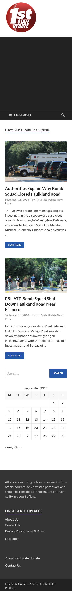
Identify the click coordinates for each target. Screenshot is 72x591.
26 (27, 436)
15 (53, 419)
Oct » (18, 447)
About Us (11, 519)
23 (62, 427)
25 (18, 436)
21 (45, 427)
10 (9, 419)
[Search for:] (36, 373)
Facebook (11, 538)
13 (36, 419)
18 (18, 427)
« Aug (9, 447)
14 (45, 419)
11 (18, 419)
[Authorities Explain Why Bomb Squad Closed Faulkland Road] (36, 163)
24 (9, 436)
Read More (13, 244)
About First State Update (22, 558)
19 (27, 427)
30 (62, 436)
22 (53, 427)
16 (62, 419)
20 (36, 427)
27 (36, 436)
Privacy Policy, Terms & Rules (24, 531)
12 (27, 419)
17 (9, 427)
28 (45, 436)
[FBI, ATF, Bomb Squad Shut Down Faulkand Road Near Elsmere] (36, 277)
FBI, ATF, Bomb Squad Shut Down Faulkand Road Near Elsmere (30, 304)
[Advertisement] (36, 73)
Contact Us (13, 525)
